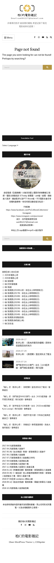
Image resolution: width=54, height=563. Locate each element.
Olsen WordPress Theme (20, 542)
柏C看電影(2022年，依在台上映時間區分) (22, 308)
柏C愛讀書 (9, 281)
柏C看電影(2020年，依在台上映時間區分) (22, 302)
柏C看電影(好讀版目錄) (14, 317)
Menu (9, 37)
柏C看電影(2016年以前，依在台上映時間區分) (24, 290)
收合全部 (15, 272)
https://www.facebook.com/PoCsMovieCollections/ (27, 210)
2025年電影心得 (11, 275)
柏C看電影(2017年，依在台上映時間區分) (22, 293)
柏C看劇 (8, 287)
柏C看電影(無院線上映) (14, 320)
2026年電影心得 (11, 278)
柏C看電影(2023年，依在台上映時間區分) (22, 311)
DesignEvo (30, 230)
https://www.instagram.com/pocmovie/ (27, 216)
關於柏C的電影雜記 (27, 521)
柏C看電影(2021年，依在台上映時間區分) (22, 305)
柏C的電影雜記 (27, 536)
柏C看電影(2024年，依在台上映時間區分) (22, 314)
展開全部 (6, 272)
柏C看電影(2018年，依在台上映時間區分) (22, 296)
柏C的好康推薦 (11, 284)
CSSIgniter (40, 542)
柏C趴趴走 (9, 323)
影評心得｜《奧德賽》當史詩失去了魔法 (33, 354)
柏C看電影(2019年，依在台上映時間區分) (22, 299)
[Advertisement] (27, 101)
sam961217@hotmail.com (27, 222)
